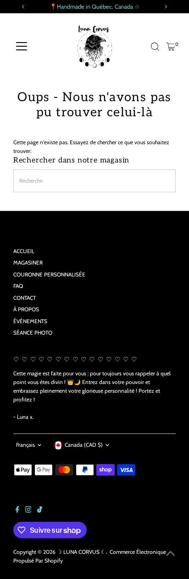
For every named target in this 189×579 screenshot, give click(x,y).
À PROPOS (26, 309)
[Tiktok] (39, 511)
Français (25, 445)
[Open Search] (155, 47)
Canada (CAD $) (84, 445)
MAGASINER (28, 263)
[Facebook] (17, 511)
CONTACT (24, 298)
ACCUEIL (23, 251)
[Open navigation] (21, 46)
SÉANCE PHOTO (32, 333)
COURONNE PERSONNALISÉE (49, 274)
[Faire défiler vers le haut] (170, 554)
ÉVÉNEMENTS (30, 321)
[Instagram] (28, 511)
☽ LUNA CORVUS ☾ (81, 552)
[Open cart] (171, 47)
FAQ (18, 286)
